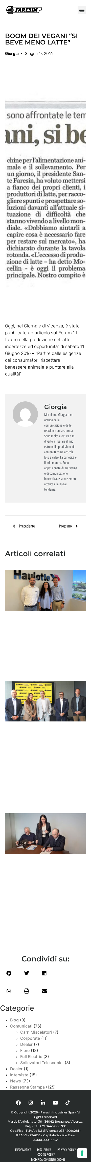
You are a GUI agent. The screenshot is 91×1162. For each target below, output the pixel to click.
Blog (14, 1019)
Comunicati (21, 1026)
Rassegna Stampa (27, 1087)
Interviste (19, 1074)
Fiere (25, 1050)
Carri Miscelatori (36, 1032)
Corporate (30, 1038)
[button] (82, 10)
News (15, 1080)
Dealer (26, 1044)
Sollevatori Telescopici (41, 1062)
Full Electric (31, 1056)
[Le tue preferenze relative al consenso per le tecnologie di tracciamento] (82, 1153)
